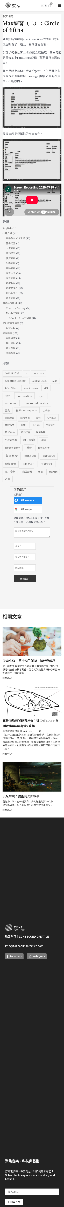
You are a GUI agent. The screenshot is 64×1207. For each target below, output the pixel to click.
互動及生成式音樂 (15, 238)
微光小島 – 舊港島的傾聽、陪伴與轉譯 (29, 660)
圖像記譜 (11, 243)
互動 (7, 410)
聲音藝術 (11, 278)
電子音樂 (10, 471)
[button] (59, 5)
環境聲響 (41, 432)
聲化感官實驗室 (11, 323)
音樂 (7, 479)
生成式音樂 (11, 440)
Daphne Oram (39, 380)
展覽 (23, 424)
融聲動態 (7, 333)
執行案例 (11, 343)
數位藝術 (10, 432)
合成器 (46, 410)
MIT (46, 388)
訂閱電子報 (14, 1201)
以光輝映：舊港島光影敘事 (21, 796)
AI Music (38, 373)
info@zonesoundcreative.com (24, 946)
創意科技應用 (10, 303)
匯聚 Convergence (26, 410)
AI (26, 373)
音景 (40, 471)
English (7, 228)
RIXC (8, 396)
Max (54, 380)
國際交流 (10, 417)
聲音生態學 (44, 447)
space (41, 396)
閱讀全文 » (8, 677)
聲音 (29, 447)
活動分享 (11, 353)
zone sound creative (35, 403)
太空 (38, 417)
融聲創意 (10, 464)
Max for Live (31, 388)
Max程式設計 (13, 313)
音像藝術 (11, 298)
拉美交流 (50, 424)
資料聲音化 (12, 293)
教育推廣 (8, 16)
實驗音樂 (10, 424)
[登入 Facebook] (16, 500)
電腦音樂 (27, 471)
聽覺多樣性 (30, 456)
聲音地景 (11, 273)
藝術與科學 (48, 456)
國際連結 (11, 338)
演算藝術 (11, 258)
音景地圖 (53, 471)
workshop (11, 403)
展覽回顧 (11, 328)
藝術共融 (11, 283)
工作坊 (36, 424)
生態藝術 (11, 263)
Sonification (24, 396)
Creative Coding (16, 308)
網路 (43, 440)
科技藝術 (29, 440)
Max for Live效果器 (20, 318)
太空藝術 (11, 248)
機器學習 (11, 253)
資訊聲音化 (47, 464)
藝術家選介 (12, 288)
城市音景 (25, 417)
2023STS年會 (12, 373)
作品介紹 (7, 233)
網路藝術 (11, 268)
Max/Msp (11, 388)
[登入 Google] (16, 509)
